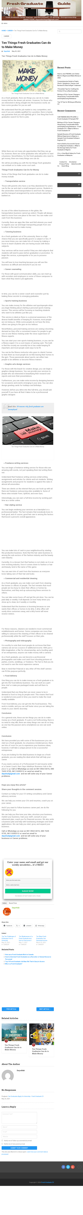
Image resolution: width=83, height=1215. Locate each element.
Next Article (44, 1009)
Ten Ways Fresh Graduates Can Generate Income (41, 938)
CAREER (6, 36)
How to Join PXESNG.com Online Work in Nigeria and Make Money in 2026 (69, 76)
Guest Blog (65, 166)
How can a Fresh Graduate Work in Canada (19, 954)
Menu (5, 23)
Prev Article (11, 1009)
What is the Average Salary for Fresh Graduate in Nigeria (68, 148)
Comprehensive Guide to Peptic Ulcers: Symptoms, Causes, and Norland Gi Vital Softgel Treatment (69, 83)
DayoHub (7, 51)
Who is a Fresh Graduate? (13, 964)
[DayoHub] (7, 915)
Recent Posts (13, 903)
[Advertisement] (19, 134)
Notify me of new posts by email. (14, 1144)
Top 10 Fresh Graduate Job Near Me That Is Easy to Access (25, 961)
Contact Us (63, 162)
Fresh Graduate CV (47, 1182)
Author (4, 903)
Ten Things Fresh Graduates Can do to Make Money (13, 1047)
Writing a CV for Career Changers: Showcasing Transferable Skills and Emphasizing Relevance (68, 96)
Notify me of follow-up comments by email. (18, 1140)
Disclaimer (73, 162)
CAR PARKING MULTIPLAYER (66, 117)
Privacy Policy (64, 164)
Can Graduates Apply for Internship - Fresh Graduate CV (26, 1096)
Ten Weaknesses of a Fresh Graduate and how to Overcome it (26, 938)
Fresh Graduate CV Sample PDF (68, 119)
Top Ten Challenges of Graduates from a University (9, 938)
